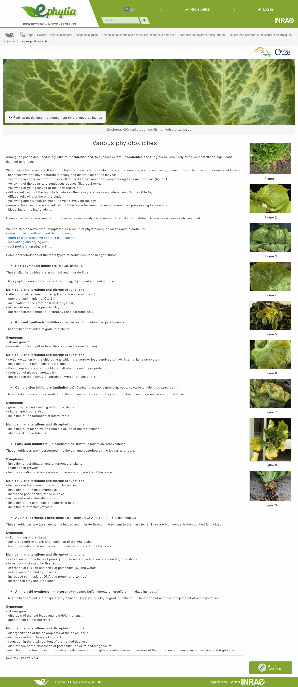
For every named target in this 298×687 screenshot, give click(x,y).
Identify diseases (61, 34)
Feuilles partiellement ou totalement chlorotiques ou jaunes (57, 117)
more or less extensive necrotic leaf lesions (41, 237)
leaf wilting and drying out (28, 242)
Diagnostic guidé (87, 34)
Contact (235, 681)
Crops (29, 34)
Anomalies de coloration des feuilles (201, 34)
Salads (41, 34)
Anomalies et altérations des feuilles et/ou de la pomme (137, 34)
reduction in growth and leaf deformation (39, 233)
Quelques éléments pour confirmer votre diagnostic (149, 129)
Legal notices (218, 681)
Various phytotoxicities (34, 41)
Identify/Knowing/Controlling (49, 24)
